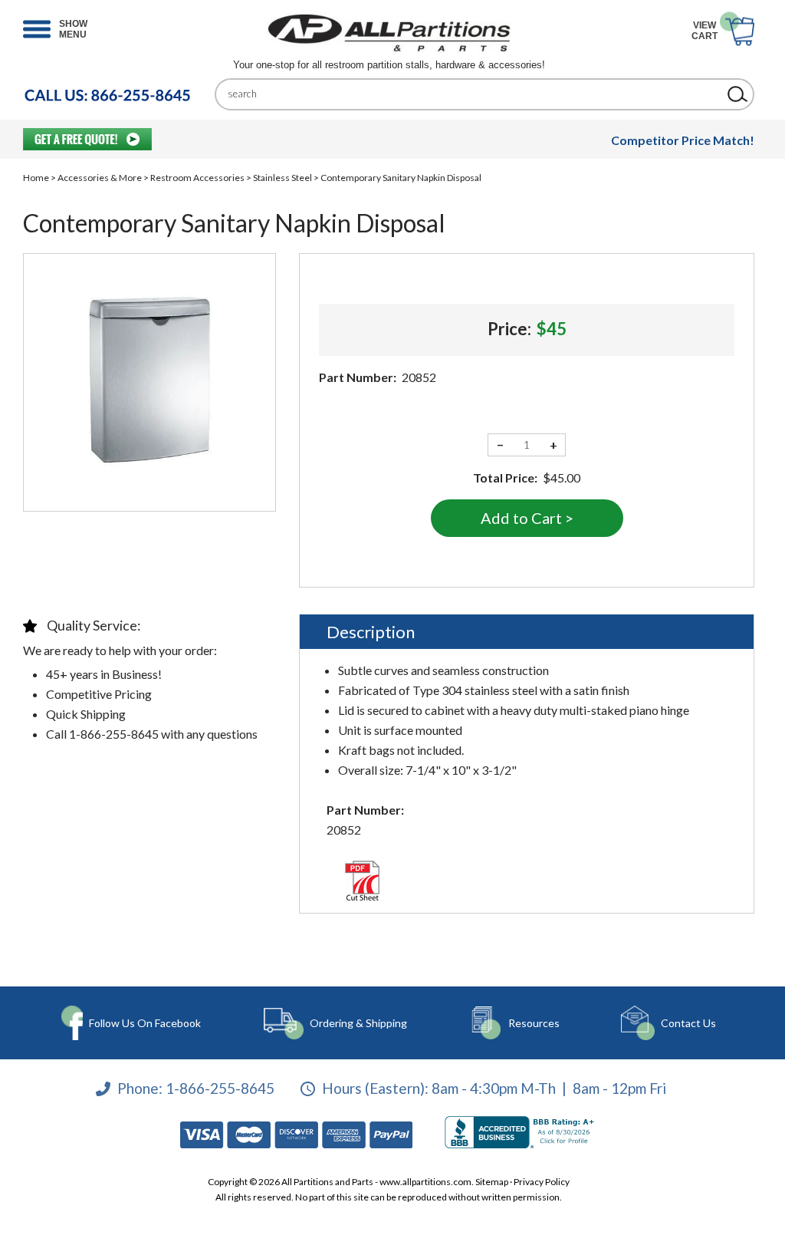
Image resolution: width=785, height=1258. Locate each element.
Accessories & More (99, 177)
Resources (534, 1022)
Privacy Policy (542, 1181)
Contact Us (688, 1022)
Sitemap (491, 1181)
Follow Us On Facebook (145, 1022)
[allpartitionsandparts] (388, 33)
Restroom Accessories (197, 177)
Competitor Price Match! (682, 140)
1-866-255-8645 (220, 1088)
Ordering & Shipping (358, 1022)
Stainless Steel (282, 177)
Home (36, 177)
